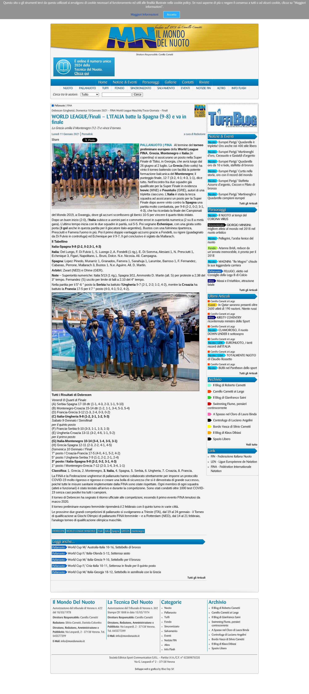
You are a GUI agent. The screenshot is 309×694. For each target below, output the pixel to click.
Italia (107, 531)
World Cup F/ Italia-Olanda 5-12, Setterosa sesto (99, 553)
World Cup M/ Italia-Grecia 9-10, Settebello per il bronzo (104, 559)
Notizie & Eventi (125, 82)
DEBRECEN (58, 531)
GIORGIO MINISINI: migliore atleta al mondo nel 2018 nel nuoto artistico (231, 229)
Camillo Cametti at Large (223, 301)
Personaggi (151, 82)
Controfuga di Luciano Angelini (232, 420)
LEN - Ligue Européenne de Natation (234, 461)
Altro (221, 88)
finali (100, 531)
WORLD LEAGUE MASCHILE (81, 531)
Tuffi (105, 88)
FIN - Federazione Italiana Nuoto (231, 456)
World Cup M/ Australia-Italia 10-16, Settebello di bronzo (104, 547)
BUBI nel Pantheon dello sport (238, 368)
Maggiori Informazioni (144, 14)
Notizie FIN (203, 88)
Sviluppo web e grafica (146, 669)
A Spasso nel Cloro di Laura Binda (235, 414)
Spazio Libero (221, 439)
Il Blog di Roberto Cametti (229, 385)
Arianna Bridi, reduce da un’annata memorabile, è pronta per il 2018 (232, 252)
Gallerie (171, 82)
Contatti (188, 82)
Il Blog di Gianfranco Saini (229, 397)
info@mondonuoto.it (73, 641)
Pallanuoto (87, 88)
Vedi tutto (251, 444)
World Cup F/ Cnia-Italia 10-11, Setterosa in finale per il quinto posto (112, 565)
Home (102, 82)
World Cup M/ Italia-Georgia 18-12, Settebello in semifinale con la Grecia (114, 572)
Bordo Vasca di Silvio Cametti (232, 426)
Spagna (115, 531)
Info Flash (239, 88)
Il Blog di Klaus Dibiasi (227, 432)
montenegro (138, 531)
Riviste (204, 82)
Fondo (119, 88)
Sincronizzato (141, 88)
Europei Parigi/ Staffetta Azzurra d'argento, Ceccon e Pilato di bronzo (231, 185)
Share (55, 139)
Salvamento (166, 88)
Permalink (87, 134)
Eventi (185, 88)
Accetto (171, 14)
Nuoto (68, 88)
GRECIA (125, 531)
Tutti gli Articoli (196, 577)
